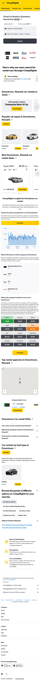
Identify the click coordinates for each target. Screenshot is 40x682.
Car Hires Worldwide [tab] (9, 511)
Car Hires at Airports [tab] (9, 502)
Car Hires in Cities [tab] (24, 511)
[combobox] (9, 24)
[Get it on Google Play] (6, 665)
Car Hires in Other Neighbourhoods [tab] (14, 506)
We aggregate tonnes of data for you (15, 589)
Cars (2, 600)
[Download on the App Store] (18, 665)
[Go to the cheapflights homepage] (14, 3)
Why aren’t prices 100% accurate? (14, 592)
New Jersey (27, 600)
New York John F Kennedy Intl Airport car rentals (17, 525)
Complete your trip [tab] (9, 515)
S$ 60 (16, 19)
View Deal (17, 148)
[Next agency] (35, 392)
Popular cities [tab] (22, 515)
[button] (3, 3)
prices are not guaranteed (9, 579)
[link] (16, 109)
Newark (34, 600)
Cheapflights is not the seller (12, 585)
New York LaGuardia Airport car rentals (14, 527)
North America (9, 600)
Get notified (24, 79)
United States (19, 600)
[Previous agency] (4, 392)
